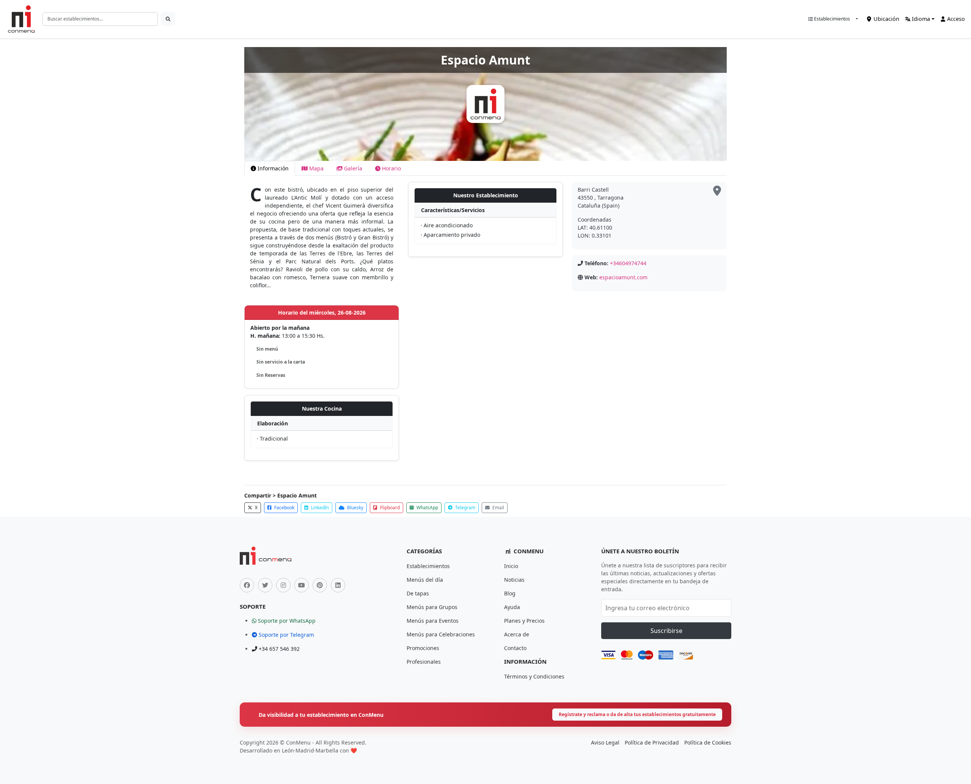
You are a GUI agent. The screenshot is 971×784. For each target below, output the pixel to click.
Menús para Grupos (432, 607)
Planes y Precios (524, 620)
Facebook (283, 507)
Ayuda (512, 607)
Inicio (511, 566)
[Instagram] (283, 585)
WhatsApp (426, 507)
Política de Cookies (707, 742)
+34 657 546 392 (278, 648)
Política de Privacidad (652, 742)
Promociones (423, 648)
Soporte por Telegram (285, 634)
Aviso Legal (605, 742)
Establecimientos (831, 19)
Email (497, 507)
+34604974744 (628, 263)
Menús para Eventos (433, 620)
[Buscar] (168, 19)
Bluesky (354, 507)
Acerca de (516, 634)
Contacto (515, 648)
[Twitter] (265, 585)
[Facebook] (247, 585)
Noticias (514, 579)
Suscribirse (666, 631)
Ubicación (885, 18)
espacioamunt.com (623, 277)
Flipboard (389, 507)
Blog (509, 593)
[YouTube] (301, 585)
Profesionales (424, 661)
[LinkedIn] (338, 585)
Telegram (464, 507)
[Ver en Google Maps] (717, 191)
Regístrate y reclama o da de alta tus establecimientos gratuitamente (637, 714)
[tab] (269, 168)
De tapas (418, 593)
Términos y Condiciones (534, 676)
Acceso (955, 18)
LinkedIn (319, 507)
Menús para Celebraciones (441, 634)
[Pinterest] (320, 585)
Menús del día (425, 579)
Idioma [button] (920, 18)
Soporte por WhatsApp (286, 620)
